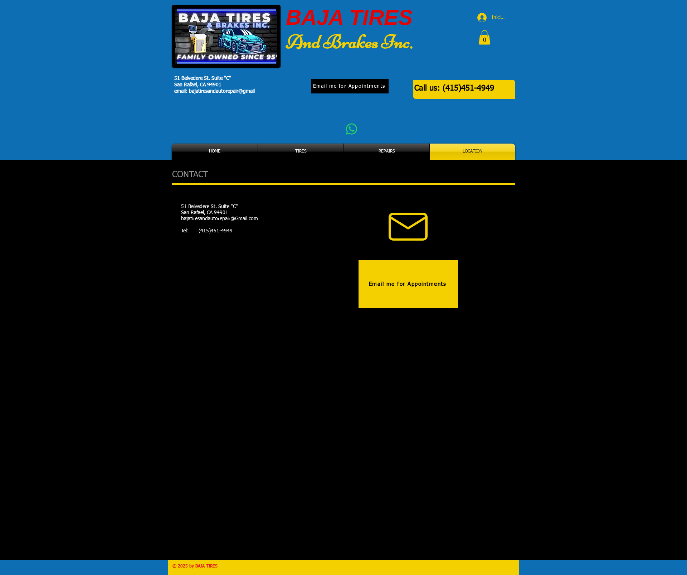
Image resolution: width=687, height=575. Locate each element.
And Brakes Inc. (349, 42)
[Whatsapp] (352, 129)
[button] (484, 37)
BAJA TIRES (349, 17)
